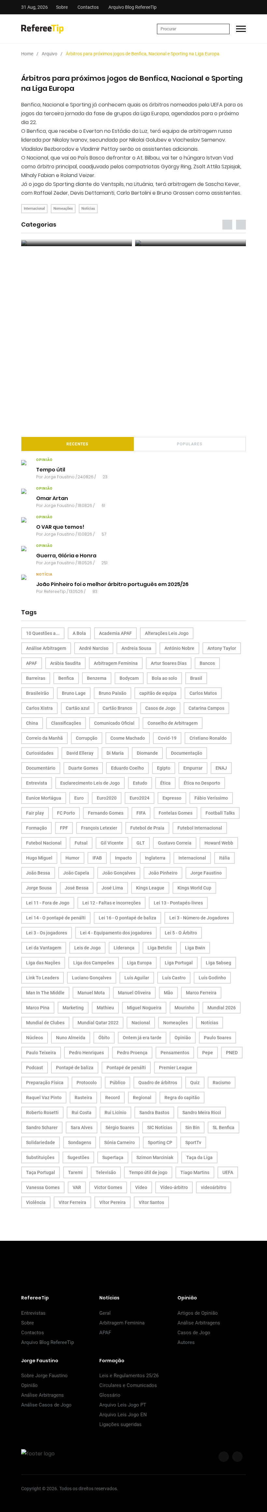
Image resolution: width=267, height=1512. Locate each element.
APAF (31, 663)
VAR (77, 1187)
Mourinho (184, 1007)
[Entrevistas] (76, 243)
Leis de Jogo (87, 947)
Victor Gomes (108, 1187)
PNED (232, 1052)
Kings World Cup (194, 887)
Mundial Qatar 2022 (98, 1022)
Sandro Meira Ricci (201, 1112)
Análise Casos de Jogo (46, 1405)
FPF (64, 828)
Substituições (40, 1157)
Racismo (222, 1082)
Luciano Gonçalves (91, 977)
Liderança (124, 947)
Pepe (207, 1052)
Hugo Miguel (39, 858)
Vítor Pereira (112, 1202)
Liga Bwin (195, 947)
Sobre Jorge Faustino (44, 1376)
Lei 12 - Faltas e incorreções (111, 902)
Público (117, 1082)
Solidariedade (40, 1142)
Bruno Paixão (112, 693)
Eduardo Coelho (127, 768)
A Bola (79, 633)
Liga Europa (139, 962)
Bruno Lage (74, 693)
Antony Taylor (221, 648)
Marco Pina (37, 1007)
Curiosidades (39, 753)
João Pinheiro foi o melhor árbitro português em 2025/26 (112, 584)
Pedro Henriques (86, 1052)
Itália (224, 858)
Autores (186, 1342)
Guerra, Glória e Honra (66, 555)
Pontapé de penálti (126, 1067)
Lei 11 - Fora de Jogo (47, 902)
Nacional (141, 1022)
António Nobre (179, 648)
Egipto (163, 768)
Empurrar (193, 768)
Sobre (62, 7)
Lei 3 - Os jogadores (46, 932)
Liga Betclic (160, 947)
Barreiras (35, 678)
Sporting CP (160, 1142)
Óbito (104, 1037)
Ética (165, 783)
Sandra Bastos (154, 1112)
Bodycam (129, 678)
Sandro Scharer (42, 1127)
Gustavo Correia (174, 843)
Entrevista (36, 783)
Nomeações (63, 208)
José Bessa (77, 887)
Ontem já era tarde (142, 1037)
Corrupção (86, 738)
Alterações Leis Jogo (167, 633)
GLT (140, 843)
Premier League (175, 1067)
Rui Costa (81, 1112)
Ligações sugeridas (120, 1424)
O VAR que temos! (60, 526)
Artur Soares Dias (169, 663)
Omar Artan (52, 498)
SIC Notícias (159, 1127)
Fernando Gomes (105, 813)
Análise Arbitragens (198, 1323)
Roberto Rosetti (42, 1112)
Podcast (34, 1067)
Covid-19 (167, 738)
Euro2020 (107, 798)
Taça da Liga (199, 1157)
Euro (79, 798)
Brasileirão (37, 693)
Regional (142, 1097)
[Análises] (190, 243)
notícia (44, 574)
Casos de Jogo (160, 708)
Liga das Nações (43, 962)
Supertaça (112, 1157)
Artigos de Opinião (197, 1313)
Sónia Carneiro (119, 1142)
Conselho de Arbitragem (173, 723)
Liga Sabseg (218, 962)
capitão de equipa (157, 693)
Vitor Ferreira (72, 1202)
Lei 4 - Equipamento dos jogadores (116, 932)
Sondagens (79, 1142)
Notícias (88, 208)
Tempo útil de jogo (148, 1172)
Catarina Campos (206, 708)
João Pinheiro (162, 872)
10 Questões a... (43, 633)
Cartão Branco (117, 708)
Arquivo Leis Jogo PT (122, 1405)
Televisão (106, 1172)
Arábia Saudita (65, 663)
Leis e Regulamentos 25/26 (129, 1376)
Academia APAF (115, 633)
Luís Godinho (212, 977)
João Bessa (38, 872)
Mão (168, 992)
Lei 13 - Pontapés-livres (178, 902)
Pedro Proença (132, 1052)
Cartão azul (78, 708)
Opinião (183, 1037)
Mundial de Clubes (45, 1022)
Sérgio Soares (119, 1127)
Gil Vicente (112, 843)
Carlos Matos (203, 693)
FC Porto (66, 813)
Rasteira (83, 1097)
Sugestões (78, 1157)
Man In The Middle (45, 992)
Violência (36, 1202)
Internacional (34, 208)
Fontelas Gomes (175, 813)
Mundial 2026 (221, 1007)
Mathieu (105, 1007)
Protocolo (87, 1082)
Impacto (123, 858)
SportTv (193, 1142)
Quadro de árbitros (157, 1082)
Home (27, 53)
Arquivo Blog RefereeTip (132, 7)
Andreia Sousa (136, 648)
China (32, 723)
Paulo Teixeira (41, 1052)
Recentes (77, 444)
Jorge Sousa (39, 887)
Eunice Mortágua (43, 798)
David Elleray (79, 753)
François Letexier (99, 828)
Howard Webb (218, 843)
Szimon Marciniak (154, 1157)
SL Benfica (223, 1127)
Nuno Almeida (70, 1037)
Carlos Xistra (39, 708)
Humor (72, 858)
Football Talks (220, 813)
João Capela (76, 872)
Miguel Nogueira (144, 1007)
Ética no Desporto (202, 783)
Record (112, 1097)
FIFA (141, 813)
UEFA (227, 1172)
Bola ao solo (164, 678)
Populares (189, 444)
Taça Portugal (40, 1172)
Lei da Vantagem (43, 947)
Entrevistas (33, 1313)
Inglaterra (155, 858)
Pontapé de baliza (74, 1067)
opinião (44, 460)
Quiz (195, 1082)
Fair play (35, 813)
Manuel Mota (91, 992)
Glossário (109, 1395)
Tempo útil (50, 469)
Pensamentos (175, 1052)
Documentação (186, 753)
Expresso (171, 798)
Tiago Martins (194, 1172)
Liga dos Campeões (93, 962)
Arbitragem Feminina (116, 663)
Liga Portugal (179, 962)
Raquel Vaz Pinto (44, 1097)
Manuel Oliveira (134, 992)
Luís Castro (174, 977)
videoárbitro (213, 1187)
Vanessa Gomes (43, 1187)
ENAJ (221, 768)
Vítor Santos (151, 1202)
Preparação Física (44, 1082)
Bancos (207, 663)
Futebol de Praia (147, 828)
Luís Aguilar (136, 977)
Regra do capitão (182, 1097)
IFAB (97, 858)
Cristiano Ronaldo (208, 738)
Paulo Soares (217, 1037)
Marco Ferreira (201, 992)
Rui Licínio (115, 1112)
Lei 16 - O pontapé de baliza (127, 917)
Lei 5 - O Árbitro (181, 932)
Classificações (66, 723)
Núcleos (34, 1037)
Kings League (150, 887)
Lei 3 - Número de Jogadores (199, 917)
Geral (105, 1313)
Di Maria (115, 753)
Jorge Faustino (59, 477)
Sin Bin (192, 1127)
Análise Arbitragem (46, 648)
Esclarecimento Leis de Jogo (90, 783)
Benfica (66, 678)
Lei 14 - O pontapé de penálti (56, 917)
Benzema (96, 678)
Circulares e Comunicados (128, 1385)
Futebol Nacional (44, 843)
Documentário (40, 768)
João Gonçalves (118, 872)
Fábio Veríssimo (211, 798)
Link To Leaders (42, 977)
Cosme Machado (127, 738)
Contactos (88, 7)
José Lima (112, 887)
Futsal (81, 843)
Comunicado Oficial (114, 723)
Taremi (75, 1172)
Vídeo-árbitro (174, 1187)
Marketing (73, 1007)
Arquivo (49, 53)
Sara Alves (81, 1127)
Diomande (147, 753)
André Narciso (93, 648)
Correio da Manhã (44, 738)
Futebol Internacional (199, 828)
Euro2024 (139, 798)
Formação (36, 828)
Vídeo (141, 1187)
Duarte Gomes (83, 768)
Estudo (140, 783)
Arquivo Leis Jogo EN (123, 1415)
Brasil (196, 678)
